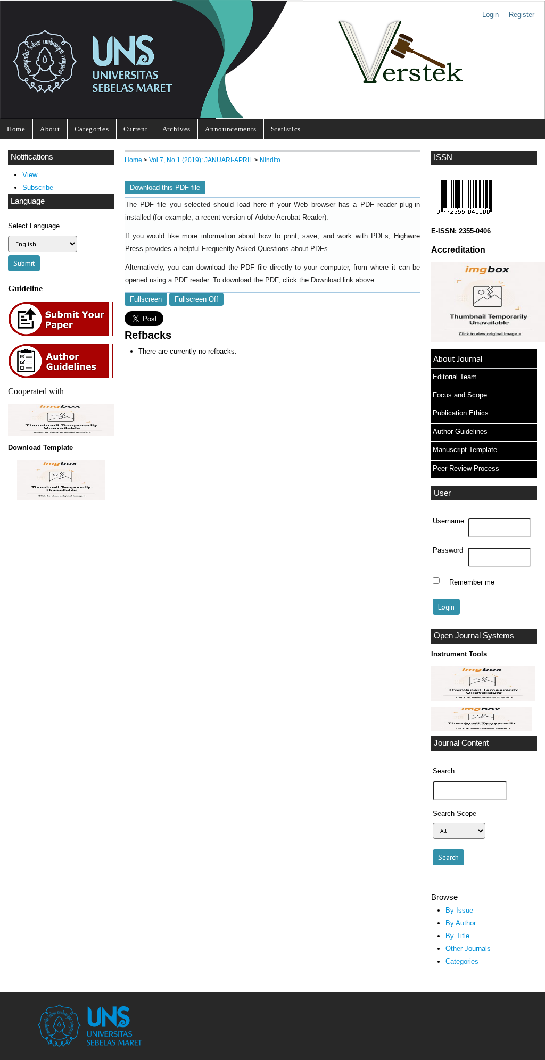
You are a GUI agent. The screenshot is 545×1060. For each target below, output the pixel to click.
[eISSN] (464, 217)
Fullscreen (146, 299)
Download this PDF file (165, 187)
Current (135, 129)
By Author (460, 923)
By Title (457, 936)
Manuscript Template (465, 450)
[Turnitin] (483, 699)
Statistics (286, 129)
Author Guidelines (460, 432)
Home (16, 129)
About (50, 129)
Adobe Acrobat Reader (289, 217)
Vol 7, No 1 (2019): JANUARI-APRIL (201, 159)
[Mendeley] (481, 728)
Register (521, 15)
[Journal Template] (61, 480)
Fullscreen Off (196, 299)
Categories (92, 129)
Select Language (34, 226)
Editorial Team (455, 377)
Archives (176, 129)
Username (448, 521)
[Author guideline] (63, 377)
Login (490, 15)
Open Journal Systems (474, 635)
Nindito (270, 159)
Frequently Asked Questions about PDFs (265, 249)
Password (448, 550)
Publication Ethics (461, 413)
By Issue (459, 910)
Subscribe (37, 187)
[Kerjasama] (61, 433)
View (29, 175)
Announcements (231, 129)
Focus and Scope (460, 395)
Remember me (471, 582)
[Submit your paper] (63, 335)
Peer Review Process (466, 468)
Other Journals (468, 949)
